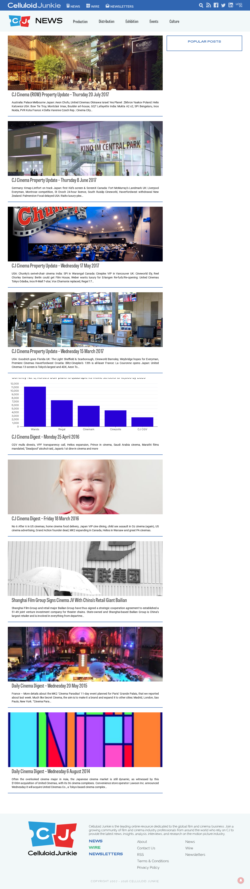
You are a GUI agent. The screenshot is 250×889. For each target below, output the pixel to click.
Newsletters (122, 6)
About (142, 842)
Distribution (106, 21)
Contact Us (146, 848)
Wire (95, 848)
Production (80, 22)
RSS (140, 854)
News (75, 6)
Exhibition (132, 21)
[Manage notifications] (241, 880)
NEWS (49, 22)
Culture (174, 21)
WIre (95, 6)
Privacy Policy (148, 867)
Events (154, 21)
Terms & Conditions (153, 861)
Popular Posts (204, 42)
